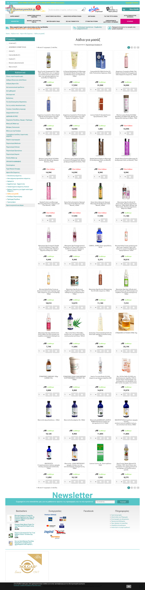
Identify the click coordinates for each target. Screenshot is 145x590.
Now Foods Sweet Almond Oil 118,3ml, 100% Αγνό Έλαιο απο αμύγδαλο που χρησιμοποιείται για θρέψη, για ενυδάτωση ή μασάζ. (126, 467)
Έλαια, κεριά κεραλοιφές (14, 76)
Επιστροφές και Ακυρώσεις (120, 519)
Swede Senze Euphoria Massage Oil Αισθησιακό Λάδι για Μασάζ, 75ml (100, 160)
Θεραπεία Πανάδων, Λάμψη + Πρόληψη (19, 120)
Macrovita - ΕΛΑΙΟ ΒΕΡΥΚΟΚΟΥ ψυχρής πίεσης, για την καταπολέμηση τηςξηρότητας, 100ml (74, 466)
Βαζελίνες (9, 98)
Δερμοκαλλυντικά (12, 112)
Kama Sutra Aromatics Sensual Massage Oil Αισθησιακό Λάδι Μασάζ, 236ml (74, 203)
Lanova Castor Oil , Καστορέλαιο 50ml (100, 464)
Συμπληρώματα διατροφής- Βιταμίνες (110, 21)
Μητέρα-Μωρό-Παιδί (53, 21)
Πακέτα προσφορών (13, 140)
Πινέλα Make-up (11, 158)
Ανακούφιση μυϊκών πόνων (72, 16)
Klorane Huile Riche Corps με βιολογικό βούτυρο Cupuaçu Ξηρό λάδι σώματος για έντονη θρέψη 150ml (48, 292)
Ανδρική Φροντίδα (12, 83)
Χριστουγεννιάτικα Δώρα (14, 205)
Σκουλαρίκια (10, 165)
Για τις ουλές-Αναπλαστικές (15, 105)
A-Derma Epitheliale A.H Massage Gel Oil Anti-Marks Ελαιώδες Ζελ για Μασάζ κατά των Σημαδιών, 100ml (74, 74)
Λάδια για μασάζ (12, 194)
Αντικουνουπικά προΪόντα (15, 87)
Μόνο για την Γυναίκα (13, 131)
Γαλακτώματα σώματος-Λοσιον (18, 186)
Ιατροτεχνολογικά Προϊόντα (130, 16)
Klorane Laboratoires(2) (16, 63)
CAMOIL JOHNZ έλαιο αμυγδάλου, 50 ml (100, 246)
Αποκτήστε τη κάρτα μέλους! (120, 527)
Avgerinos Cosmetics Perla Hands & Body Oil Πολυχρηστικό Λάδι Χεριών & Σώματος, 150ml (74, 116)
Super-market (15, 16)
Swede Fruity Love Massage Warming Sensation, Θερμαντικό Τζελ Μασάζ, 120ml (48, 203)
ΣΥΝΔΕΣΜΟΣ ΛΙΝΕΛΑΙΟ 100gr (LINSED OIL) (48, 377)
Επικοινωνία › (60, 3)
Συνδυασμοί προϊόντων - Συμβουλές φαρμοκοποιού (89, 27)
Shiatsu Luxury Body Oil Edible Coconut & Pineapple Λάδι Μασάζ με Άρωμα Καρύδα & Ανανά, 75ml (74, 160)
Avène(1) (12, 51)
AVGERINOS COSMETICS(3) (17, 47)
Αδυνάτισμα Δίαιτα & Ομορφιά (34, 16)
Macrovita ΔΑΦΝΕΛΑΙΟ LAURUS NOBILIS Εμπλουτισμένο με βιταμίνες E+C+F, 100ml (100, 421)
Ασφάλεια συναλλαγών (118, 525)
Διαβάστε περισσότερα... (33, 585)
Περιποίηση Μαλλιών (13, 143)
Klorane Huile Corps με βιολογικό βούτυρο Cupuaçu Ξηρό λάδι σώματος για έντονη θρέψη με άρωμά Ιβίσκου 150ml (126, 248)
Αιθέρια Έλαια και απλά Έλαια (16, 80)
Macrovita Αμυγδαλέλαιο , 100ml (48, 420)
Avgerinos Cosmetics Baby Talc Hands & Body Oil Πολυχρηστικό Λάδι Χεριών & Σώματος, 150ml (126, 73)
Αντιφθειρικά (10, 91)
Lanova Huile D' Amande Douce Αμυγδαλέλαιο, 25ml (100, 115)
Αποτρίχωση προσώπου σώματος (18, 178)
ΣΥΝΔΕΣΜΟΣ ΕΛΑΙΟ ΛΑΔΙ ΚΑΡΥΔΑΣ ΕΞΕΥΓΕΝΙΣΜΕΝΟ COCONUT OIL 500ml (74, 378)
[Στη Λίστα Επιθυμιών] (56, 90)
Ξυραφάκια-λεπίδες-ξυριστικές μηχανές (17, 135)
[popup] (49, 532)
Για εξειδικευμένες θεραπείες (16, 102)
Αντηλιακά (91, 16)
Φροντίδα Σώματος (13, 172)
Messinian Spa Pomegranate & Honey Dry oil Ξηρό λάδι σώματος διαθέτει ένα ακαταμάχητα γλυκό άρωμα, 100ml (74, 248)
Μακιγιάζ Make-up (12, 123)
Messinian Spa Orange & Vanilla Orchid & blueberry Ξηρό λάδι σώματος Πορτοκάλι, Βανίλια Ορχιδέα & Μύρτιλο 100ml (48, 248)
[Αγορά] (48, 90)
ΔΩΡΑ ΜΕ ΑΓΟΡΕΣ (12, 116)
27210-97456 (22, 3)
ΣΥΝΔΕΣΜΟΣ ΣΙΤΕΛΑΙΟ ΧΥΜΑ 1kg (126, 333)
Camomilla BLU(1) (14, 55)
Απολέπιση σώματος (14, 175)
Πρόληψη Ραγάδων (13, 199)
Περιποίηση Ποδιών (13, 147)
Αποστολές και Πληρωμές (119, 517)
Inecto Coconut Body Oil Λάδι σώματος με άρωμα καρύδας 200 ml (100, 378)
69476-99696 (50, 3)
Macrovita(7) (13, 67)
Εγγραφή (129, 3)
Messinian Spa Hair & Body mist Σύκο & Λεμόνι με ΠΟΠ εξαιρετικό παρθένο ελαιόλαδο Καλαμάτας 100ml (126, 292)
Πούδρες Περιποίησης (14, 196)
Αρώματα (10, 181)
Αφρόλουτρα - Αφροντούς (16, 184)
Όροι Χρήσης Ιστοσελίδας (119, 523)
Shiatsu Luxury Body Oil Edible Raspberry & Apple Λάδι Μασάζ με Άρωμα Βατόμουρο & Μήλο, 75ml (126, 116)
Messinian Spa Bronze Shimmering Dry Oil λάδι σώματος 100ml (100, 290)
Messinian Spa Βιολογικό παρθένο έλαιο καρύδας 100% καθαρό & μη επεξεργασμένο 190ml (74, 292)
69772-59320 (41, 3)
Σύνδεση (135, 3)
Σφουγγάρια (11, 202)
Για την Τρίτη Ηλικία (110, 16)
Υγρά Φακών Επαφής (13, 169)
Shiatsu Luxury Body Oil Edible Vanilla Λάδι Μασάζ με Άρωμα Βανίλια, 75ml (48, 160)
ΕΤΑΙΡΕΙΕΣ (130, 21)
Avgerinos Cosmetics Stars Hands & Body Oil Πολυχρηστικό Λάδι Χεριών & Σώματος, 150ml (48, 116)
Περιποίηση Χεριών (12, 154)
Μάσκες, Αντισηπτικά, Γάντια (34, 21)
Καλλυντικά (15, 21)
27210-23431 (32, 3)
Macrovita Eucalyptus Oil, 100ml (74, 420)
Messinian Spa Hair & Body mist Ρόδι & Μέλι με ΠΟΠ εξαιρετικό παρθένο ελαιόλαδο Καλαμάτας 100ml (48, 335)
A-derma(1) (12, 43)
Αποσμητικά (10, 94)
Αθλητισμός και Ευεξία (53, 16)
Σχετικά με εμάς (116, 515)
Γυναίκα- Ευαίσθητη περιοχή (15, 109)
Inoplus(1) (12, 59)
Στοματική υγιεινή (91, 21)
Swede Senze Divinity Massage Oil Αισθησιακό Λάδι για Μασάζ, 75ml (126, 159)
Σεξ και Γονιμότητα (72, 21)
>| (138, 47)
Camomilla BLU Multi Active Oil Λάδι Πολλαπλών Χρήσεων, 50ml (100, 72)
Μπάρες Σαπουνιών (13, 127)
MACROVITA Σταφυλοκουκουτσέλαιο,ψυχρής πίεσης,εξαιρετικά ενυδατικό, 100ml (49, 466)
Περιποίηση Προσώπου (14, 150)
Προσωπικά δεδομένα (118, 521)
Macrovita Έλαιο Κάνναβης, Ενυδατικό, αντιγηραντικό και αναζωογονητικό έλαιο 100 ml (74, 334)
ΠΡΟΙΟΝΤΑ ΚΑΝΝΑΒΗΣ (13, 161)
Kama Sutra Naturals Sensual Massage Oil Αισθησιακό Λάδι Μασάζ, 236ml (100, 203)
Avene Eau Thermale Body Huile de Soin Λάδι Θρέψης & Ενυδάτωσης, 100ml (100, 334)
